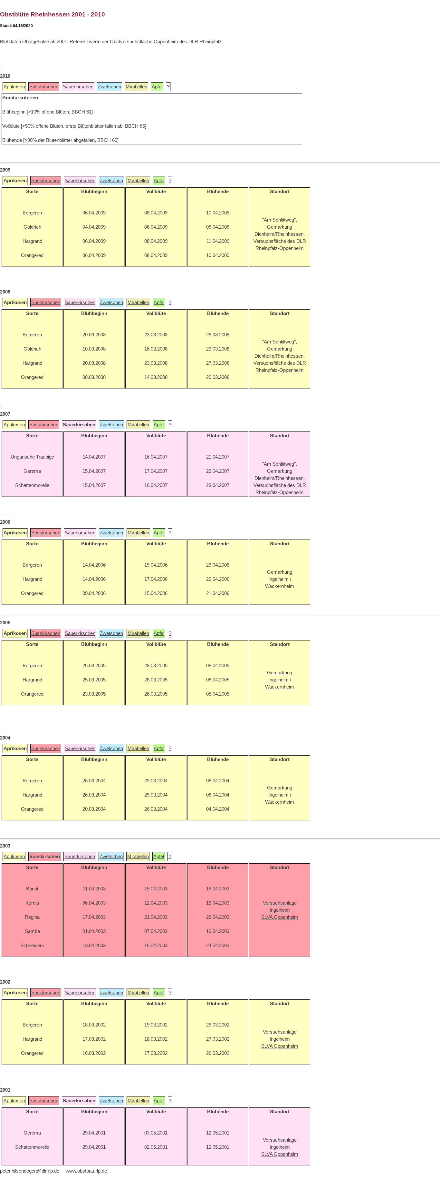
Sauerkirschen (78, 86)
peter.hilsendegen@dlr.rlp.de (29, 1171)
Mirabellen (136, 86)
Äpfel (157, 86)
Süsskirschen (43, 86)
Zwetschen (109, 86)
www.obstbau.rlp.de (86, 1171)
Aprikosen (14, 86)
